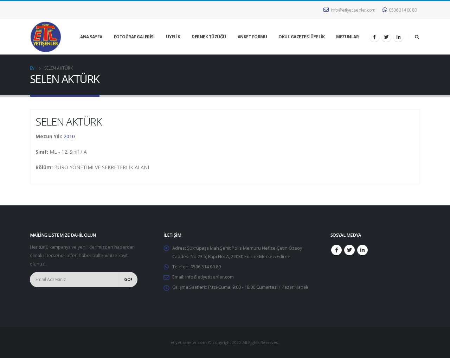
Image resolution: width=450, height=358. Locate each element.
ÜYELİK (173, 37)
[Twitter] (386, 37)
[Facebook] (374, 37)
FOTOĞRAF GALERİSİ (134, 37)
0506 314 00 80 (403, 10)
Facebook (336, 250)
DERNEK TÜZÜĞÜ (209, 37)
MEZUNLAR (347, 37)
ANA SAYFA (91, 37)
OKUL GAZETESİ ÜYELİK (301, 37)
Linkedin (362, 250)
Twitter (349, 250)
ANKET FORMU (252, 37)
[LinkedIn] (398, 37)
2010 (69, 136)
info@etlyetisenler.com (353, 10)
